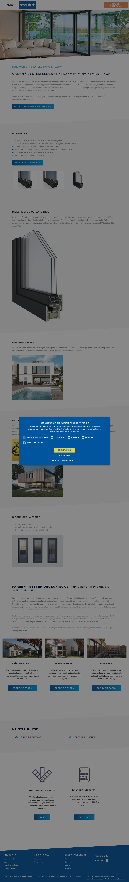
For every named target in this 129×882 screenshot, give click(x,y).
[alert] (64, 441)
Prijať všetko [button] (64, 450)
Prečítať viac (74, 432)
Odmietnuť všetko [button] (64, 455)
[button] (64, 460)
